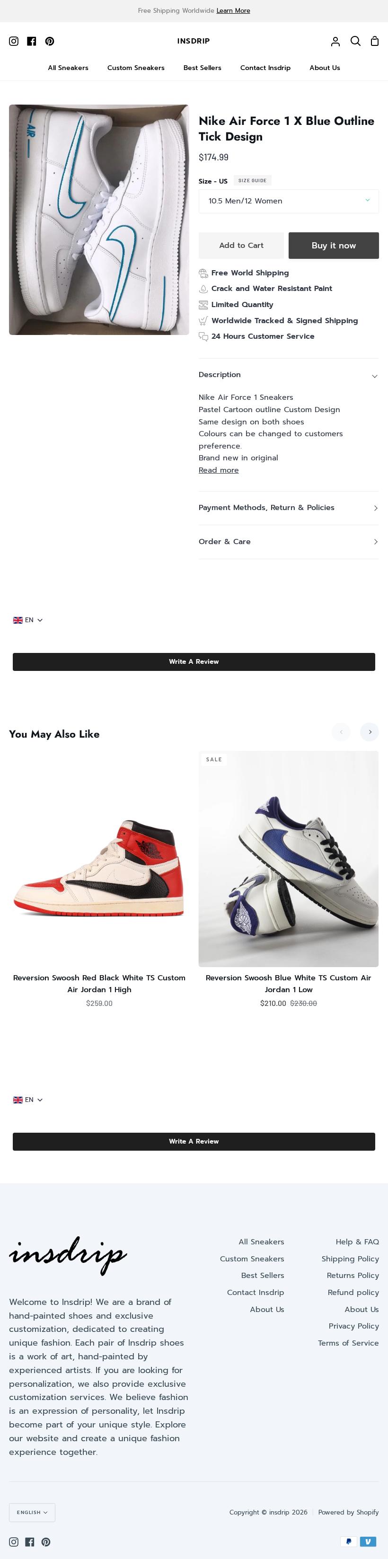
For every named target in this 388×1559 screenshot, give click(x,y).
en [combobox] (29, 620)
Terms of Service (348, 1343)
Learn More (233, 10)
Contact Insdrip (255, 1292)
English (29, 1512)
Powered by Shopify (348, 1512)
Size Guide (252, 180)
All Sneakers (261, 1242)
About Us (267, 1309)
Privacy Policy (354, 1326)
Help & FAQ (357, 1242)
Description (220, 374)
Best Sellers (262, 1275)
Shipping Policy (350, 1259)
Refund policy (353, 1292)
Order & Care (225, 541)
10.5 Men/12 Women (245, 201)
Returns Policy (353, 1275)
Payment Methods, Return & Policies (267, 507)
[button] (194, 662)
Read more (219, 470)
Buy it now (334, 245)
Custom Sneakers (252, 1259)
